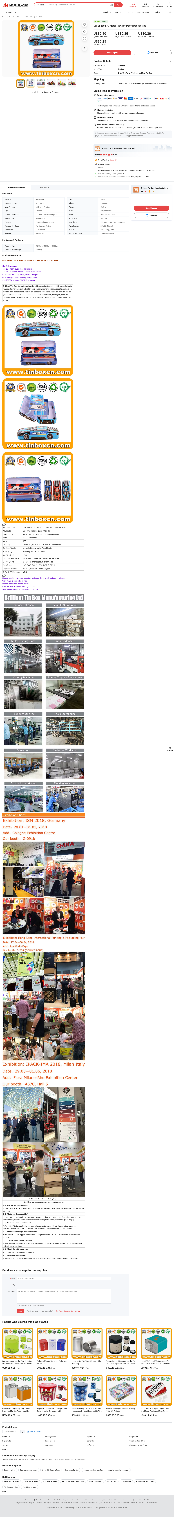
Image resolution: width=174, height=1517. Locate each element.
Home (4, 17)
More (4, 1491)
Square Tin (91, 1436)
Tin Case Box (112, 1481)
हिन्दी (119, 1502)
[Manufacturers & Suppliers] (15, 4)
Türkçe (133, 1502)
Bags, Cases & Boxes (15, 17)
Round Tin (6, 1436)
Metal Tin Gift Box (95, 1481)
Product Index (127, 1500)
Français (56, 1502)
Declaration (111, 1508)
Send (20, 1311)
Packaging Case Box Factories (73, 1481)
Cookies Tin (49, 1445)
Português (47, 1502)
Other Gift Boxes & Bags (51, 1470)
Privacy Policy (122, 1508)
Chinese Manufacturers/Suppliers (58, 1500)
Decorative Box (9, 1470)
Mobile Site (138, 1500)
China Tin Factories (31, 1481)
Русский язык (65, 1502)
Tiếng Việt (141, 1502)
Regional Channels (115, 1500)
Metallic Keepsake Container (118, 1470)
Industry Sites (102, 1500)
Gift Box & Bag (29, 17)
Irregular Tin (133, 1436)
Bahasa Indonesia (152, 1502)
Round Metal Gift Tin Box (145, 1481)
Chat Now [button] (154, 52)
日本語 (113, 1502)
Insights (146, 1500)
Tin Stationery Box (11, 1487)
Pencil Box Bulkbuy (29, 1487)
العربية (100, 1502)
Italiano (75, 1502)
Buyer (117, 12)
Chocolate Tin (50, 1441)
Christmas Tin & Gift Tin (138, 1445)
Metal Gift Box (40, 17)
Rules (170, 12)
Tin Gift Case (126, 1481)
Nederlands (91, 1502)
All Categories (11, 12)
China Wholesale (77, 1500)
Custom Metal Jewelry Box (93, 1470)
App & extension (143, 12)
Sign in (169, 6)
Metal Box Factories (11, 1481)
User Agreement (100, 1508)
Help (129, 12)
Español (39, 1502)
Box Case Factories (50, 1481)
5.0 (142, 191)
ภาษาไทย (126, 1502)
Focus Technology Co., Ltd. (71, 1508)
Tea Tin (5, 1445)
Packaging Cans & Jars (28, 1470)
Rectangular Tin (50, 1436)
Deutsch (82, 1502)
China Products (41, 1500)
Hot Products (29, 1500)
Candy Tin (90, 1441)
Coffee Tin (90, 1445)
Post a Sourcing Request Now (68, 1311)
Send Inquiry (112, 52)
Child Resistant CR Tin (137, 1441)
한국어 (106, 1502)
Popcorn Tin (6, 1441)
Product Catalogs (35, 1432)
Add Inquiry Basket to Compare (46, 92)
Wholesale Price (90, 1500)
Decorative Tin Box (71, 1470)
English (31, 1502)
